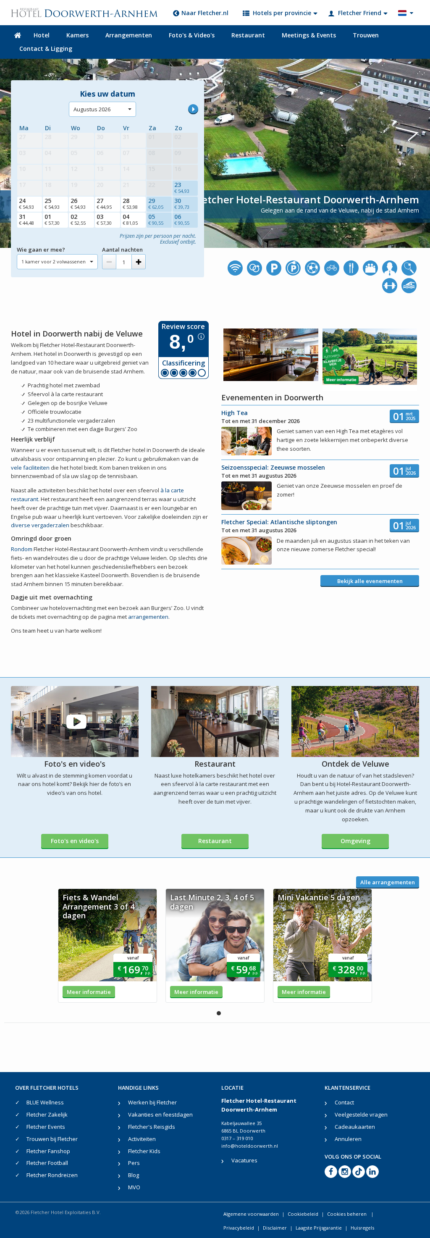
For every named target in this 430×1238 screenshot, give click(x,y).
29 (155, 203)
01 (52, 219)
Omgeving (355, 841)
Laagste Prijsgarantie (319, 1228)
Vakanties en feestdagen (160, 1114)
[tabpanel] (107, 945)
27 (104, 203)
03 (104, 219)
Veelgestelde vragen (361, 1114)
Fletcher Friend (359, 13)
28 (130, 203)
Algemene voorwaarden (251, 1214)
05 (155, 219)
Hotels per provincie (282, 13)
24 (26, 203)
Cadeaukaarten (355, 1126)
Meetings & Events (309, 35)
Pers (134, 1163)
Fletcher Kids (144, 1151)
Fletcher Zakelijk (47, 1114)
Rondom (21, 549)
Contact (344, 1102)
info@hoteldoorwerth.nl (249, 1146)
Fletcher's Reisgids (151, 1126)
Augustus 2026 (91, 109)
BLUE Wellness (45, 1102)
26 (78, 203)
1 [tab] (219, 1013)
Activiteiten (142, 1139)
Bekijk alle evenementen (370, 581)
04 (130, 219)
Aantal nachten (122, 249)
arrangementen (148, 616)
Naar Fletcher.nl (204, 13)
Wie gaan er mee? (41, 249)
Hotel (42, 35)
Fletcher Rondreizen (52, 1175)
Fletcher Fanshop (48, 1151)
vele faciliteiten (30, 467)
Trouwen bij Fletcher (52, 1139)
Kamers (77, 35)
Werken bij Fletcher (152, 1102)
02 (78, 219)
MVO (134, 1187)
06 (181, 219)
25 (52, 203)
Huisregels (362, 1228)
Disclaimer (275, 1228)
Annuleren (348, 1139)
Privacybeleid (238, 1228)
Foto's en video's (75, 841)
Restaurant (248, 35)
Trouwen (366, 35)
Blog (133, 1175)
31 (26, 219)
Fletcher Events (45, 1126)
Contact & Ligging (45, 49)
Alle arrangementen (387, 882)
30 (181, 203)
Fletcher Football (47, 1163)
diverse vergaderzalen (40, 525)
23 (181, 187)
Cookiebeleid (303, 1214)
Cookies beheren (347, 1214)
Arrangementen (128, 35)
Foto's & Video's (192, 35)
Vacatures (244, 1160)
